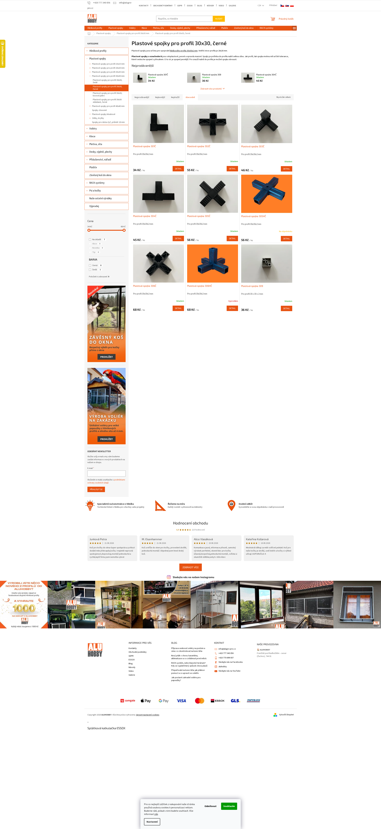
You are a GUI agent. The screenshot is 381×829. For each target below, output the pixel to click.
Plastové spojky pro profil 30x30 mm (108, 76)
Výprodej (94, 206)
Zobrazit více (190, 567)
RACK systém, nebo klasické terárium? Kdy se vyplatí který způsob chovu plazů (189, 664)
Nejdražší (175, 97)
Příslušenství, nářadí (100, 159)
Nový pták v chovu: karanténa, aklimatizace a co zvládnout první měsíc (189, 657)
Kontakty (143, 5)
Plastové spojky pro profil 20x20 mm (108, 68)
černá (96, 265)
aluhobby (223, 666)
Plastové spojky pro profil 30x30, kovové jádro (107, 94)
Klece (92, 136)
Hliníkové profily (97, 51)
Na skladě (98, 239)
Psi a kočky (95, 190)
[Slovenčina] (287, 5)
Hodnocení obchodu (190, 523)
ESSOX (190, 5)
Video (221, 5)
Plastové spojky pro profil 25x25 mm (108, 72)
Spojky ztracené (99, 110)
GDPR (179, 5)
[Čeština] (282, 5)
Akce (96, 243)
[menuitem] (94, 28)
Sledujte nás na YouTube (229, 670)
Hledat (218, 18)
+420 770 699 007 (226, 657)
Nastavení (152, 821)
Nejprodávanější (142, 97)
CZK (260, 5)
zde (156, 814)
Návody (210, 5)
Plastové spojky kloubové (103, 114)
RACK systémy (96, 183)
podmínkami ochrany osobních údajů (106, 481)
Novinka (97, 247)
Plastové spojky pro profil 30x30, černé (107, 88)
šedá (96, 269)
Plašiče (93, 167)
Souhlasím (229, 806)
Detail (178, 168)
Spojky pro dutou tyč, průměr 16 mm (108, 122)
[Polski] (292, 5)
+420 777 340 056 (226, 653)
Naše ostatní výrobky (100, 198)
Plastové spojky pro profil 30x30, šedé (107, 81)
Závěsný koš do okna (100, 175)
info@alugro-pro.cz (227, 648)
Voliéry (93, 128)
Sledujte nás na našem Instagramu (193, 577)
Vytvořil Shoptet (286, 714)
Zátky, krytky (98, 118)
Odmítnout (210, 806)
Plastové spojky (97, 59)
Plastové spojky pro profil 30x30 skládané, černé (107, 101)
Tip (95, 252)
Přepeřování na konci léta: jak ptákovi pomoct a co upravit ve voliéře (188, 672)
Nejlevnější (160, 97)
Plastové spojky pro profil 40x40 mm (108, 106)
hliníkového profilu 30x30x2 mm (184, 50)
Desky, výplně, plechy (100, 152)
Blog (199, 5)
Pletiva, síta (95, 144)
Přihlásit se (96, 489)
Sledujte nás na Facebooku (231, 662)
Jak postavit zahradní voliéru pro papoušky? (186, 679)
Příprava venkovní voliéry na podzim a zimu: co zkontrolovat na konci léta (188, 650)
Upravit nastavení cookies (147, 714)
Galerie (232, 5)
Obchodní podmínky (162, 5)
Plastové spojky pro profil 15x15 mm (108, 63)
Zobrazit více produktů (211, 88)
